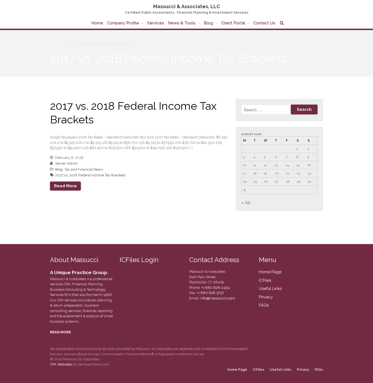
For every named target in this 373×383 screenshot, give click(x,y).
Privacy (266, 297)
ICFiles (265, 280)
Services (155, 22)
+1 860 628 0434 (215, 288)
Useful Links (270, 288)
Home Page (270, 271)
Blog (208, 22)
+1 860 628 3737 (210, 293)
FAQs (264, 305)
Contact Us (264, 22)
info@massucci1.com (217, 298)
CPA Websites (61, 364)
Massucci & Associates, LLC (186, 6)
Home (97, 22)
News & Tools (182, 22)
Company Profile (123, 22)
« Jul (245, 202)
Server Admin (66, 163)
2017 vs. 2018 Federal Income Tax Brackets (90, 175)
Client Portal (233, 22)
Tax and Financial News (83, 169)
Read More (65, 185)
